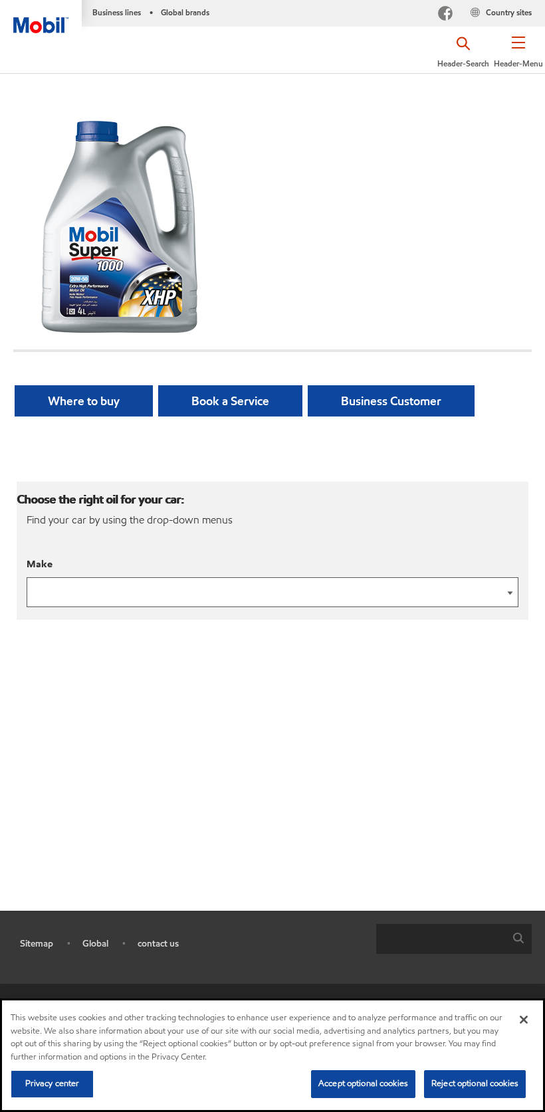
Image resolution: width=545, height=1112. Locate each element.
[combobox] (454, 939)
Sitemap (36, 943)
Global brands (185, 12)
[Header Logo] (41, 16)
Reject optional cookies (474, 1083)
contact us (158, 943)
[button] (518, 56)
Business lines (116, 12)
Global (95, 943)
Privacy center (52, 1083)
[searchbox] (440, 939)
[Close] (523, 1019)
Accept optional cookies (363, 1083)
